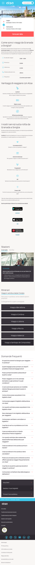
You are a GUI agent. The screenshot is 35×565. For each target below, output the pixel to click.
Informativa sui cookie (6, 549)
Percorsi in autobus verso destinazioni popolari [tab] (15, 297)
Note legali (4, 542)
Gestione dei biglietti (6, 518)
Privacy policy (4, 545)
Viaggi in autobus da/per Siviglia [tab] (12, 293)
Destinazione (9, 27)
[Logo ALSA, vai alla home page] (10, 3)
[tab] (17, 362)
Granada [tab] (4, 250)
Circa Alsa (3, 508)
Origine (8, 20)
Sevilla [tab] (11, 250)
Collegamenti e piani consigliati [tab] (12, 302)
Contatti (3, 525)
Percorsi (8, 499)
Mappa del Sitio (5, 555)
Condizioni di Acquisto (6, 552)
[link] (3, 24)
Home (2, 499)
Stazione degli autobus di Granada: (11, 271)
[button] (17, 362)
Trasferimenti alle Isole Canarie (8, 512)
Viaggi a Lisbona (17, 321)
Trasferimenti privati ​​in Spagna (8, 515)
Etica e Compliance (5, 562)
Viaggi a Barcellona (17, 307)
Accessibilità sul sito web (7, 559)
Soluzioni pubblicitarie (6, 522)
